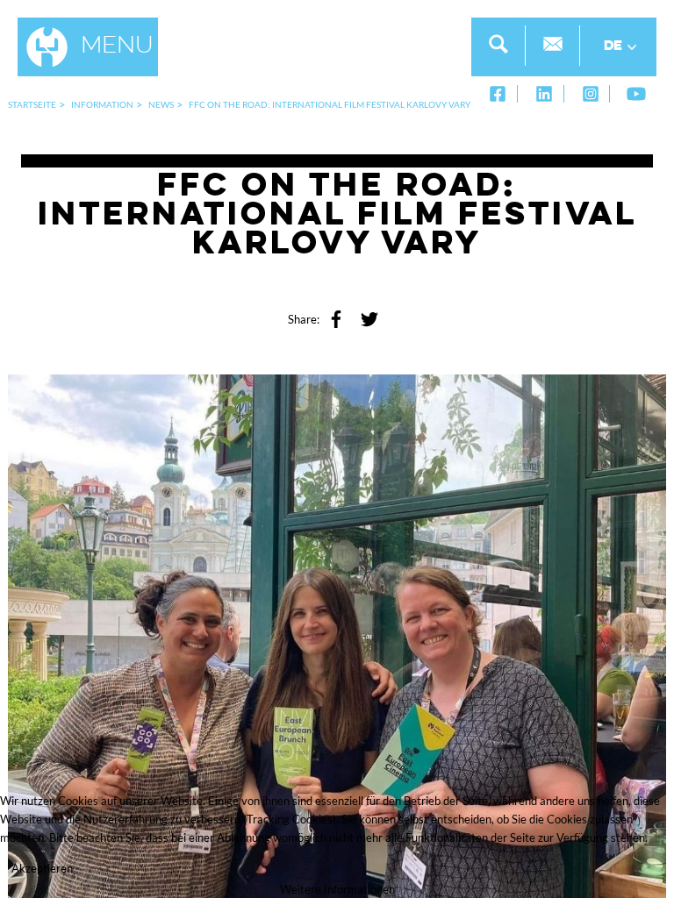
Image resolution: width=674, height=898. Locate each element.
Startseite (32, 104)
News (161, 104)
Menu (117, 46)
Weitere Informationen (337, 889)
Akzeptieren (42, 868)
